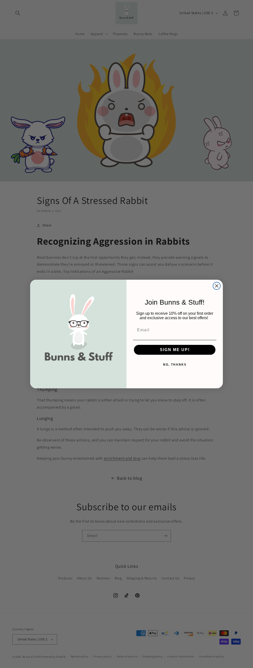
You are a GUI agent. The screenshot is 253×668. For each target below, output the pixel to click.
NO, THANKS (175, 364)
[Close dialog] (216, 286)
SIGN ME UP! (175, 350)
